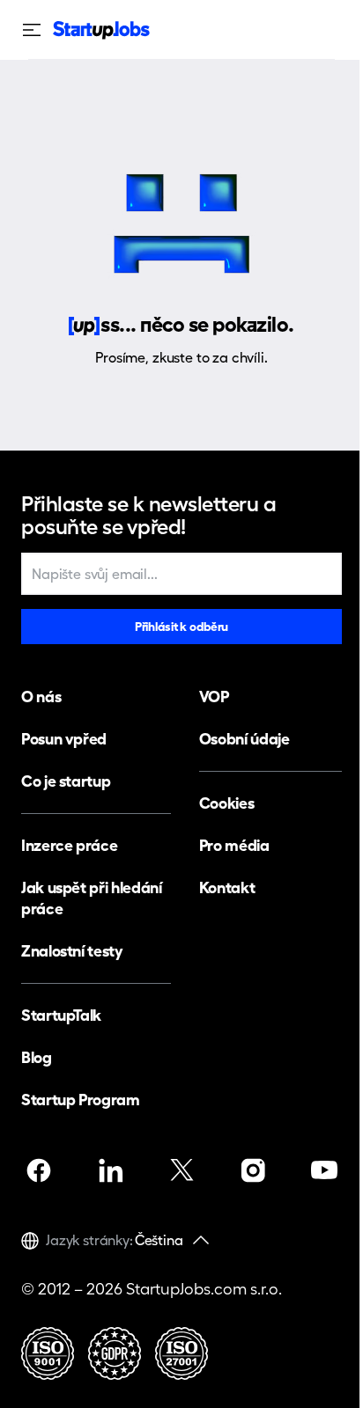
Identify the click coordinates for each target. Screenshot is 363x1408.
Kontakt (227, 887)
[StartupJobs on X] (181, 1170)
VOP (214, 696)
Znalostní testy (72, 951)
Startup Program (80, 1099)
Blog (36, 1057)
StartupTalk (61, 1015)
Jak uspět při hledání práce (91, 898)
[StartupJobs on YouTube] (324, 1170)
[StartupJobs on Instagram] (252, 1170)
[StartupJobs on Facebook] (38, 1170)
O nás (41, 696)
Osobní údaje (244, 739)
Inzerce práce (69, 845)
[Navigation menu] (37, 30)
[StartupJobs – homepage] (101, 30)
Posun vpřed (64, 739)
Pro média (234, 845)
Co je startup (65, 781)
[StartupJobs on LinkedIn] (110, 1170)
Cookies (226, 803)
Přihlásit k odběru (181, 627)
